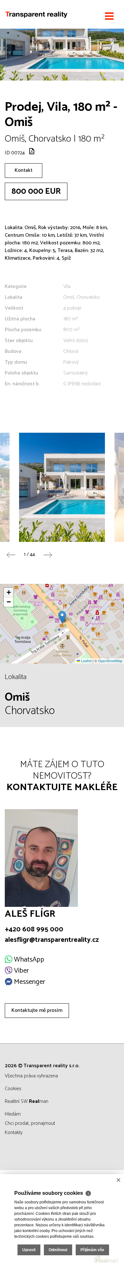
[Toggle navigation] (109, 17)
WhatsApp (28, 959)
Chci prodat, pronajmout (30, 1123)
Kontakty (14, 1132)
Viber (20, 971)
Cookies (13, 1088)
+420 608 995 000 (34, 929)
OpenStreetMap (110, 660)
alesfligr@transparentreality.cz (52, 940)
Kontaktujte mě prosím (36, 1010)
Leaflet (86, 660)
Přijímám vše (92, 1250)
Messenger (28, 982)
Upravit (29, 1250)
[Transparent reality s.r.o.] (36, 14)
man (38, 1101)
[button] (62, 617)
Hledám (13, 1114)
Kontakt (23, 170)
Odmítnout (58, 1250)
